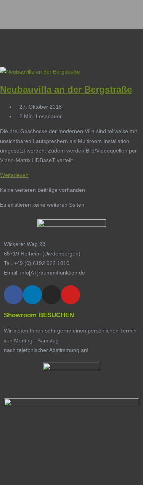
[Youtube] (70, 294)
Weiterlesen (16, 175)
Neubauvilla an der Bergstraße (66, 89)
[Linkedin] (32, 294)
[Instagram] (51, 294)
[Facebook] (13, 294)
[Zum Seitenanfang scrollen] (2, 480)
